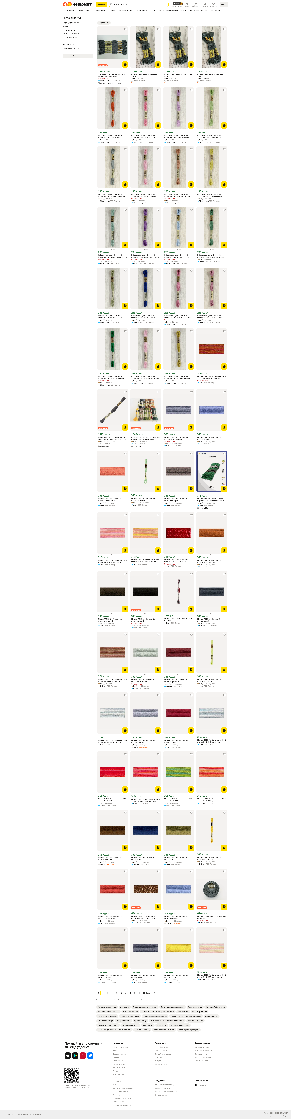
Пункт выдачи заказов (203, 1057)
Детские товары (119, 1102)
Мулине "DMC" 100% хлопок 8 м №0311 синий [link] (143, 859)
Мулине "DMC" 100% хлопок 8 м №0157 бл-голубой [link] (176, 918)
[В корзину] (125, 64)
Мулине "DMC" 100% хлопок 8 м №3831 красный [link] (176, 741)
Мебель (116, 1050)
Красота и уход (118, 1074)
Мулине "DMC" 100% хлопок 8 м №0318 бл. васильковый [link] (176, 438)
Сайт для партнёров (162, 1095)
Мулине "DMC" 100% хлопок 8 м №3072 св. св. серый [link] (143, 681)
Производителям (201, 1054)
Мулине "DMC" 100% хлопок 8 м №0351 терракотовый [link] (110, 918)
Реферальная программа (204, 1050)
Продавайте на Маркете (163, 1088)
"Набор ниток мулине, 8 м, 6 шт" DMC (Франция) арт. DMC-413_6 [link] (112, 75)
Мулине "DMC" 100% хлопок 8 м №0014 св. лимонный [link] (209, 680)
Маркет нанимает (201, 1061)
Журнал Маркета (161, 1064)
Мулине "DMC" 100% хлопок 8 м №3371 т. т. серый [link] (143, 620)
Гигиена (116, 1057)
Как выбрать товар (161, 1047)
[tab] (69, 10)
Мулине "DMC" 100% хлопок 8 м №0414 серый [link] (143, 976)
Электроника (118, 1061)
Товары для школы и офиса (123, 1088)
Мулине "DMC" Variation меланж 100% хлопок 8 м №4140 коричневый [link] (112, 680)
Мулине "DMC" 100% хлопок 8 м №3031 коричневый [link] (110, 620)
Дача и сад (117, 1081)
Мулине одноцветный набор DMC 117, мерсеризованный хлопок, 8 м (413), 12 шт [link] (112, 438)
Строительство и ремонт (122, 1098)
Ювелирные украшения (122, 1105)
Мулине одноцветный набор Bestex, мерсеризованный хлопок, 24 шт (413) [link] (211, 500)
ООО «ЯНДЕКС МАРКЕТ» (279, 1113)
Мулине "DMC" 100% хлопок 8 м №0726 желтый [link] (176, 976)
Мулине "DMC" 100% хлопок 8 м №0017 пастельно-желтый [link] (209, 858)
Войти (224, 4)
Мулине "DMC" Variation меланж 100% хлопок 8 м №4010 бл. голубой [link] (211, 741)
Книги (115, 1085)
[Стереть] (166, 4)
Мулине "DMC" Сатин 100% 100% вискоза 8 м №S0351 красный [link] (176, 561)
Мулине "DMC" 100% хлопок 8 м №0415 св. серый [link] (143, 741)
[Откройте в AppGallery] (83, 1058)
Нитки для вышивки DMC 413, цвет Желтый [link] (144, 75)
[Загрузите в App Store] (68, 1058)
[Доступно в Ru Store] (90, 1058)
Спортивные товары (120, 1091)
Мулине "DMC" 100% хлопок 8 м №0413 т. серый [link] (209, 620)
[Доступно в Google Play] (75, 1058)
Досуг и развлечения (121, 1047)
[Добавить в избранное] (125, 29)
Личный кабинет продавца (164, 1085)
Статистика (10, 1114)
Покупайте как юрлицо (163, 1054)
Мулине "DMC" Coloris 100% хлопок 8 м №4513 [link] (178, 620)
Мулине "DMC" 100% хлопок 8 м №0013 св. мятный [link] (143, 499)
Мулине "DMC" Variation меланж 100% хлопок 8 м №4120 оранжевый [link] (211, 800)
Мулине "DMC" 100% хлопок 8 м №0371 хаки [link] (176, 859)
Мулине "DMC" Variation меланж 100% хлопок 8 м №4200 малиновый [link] (112, 800)
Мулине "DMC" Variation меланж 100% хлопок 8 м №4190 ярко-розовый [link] (145, 800)
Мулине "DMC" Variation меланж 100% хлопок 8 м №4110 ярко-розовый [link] (112, 561)
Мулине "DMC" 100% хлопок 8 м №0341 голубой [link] (209, 438)
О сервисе (158, 1057)
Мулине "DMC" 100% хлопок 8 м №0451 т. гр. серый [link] (176, 500)
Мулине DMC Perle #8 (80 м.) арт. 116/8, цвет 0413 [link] (211, 917)
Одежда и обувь (119, 1064)
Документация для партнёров (166, 1092)
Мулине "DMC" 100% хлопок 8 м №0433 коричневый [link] (110, 859)
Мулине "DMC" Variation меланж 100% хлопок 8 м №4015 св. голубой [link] (112, 741)
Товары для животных (121, 1095)
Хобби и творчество (120, 1078)
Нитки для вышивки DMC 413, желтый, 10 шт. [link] (178, 75)
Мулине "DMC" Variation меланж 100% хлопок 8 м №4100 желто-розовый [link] (145, 561)
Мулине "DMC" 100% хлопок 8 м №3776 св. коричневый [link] (209, 561)
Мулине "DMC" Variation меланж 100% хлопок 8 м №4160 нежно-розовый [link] (211, 976)
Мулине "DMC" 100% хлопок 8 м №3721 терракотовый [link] (176, 681)
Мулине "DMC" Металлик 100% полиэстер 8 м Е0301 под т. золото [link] (144, 917)
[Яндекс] (285, 1116)
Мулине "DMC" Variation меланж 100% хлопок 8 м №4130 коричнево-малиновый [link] (211, 377)
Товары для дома (119, 1068)
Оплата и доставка (161, 1050)
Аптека (115, 1071)
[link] (107, 1007)
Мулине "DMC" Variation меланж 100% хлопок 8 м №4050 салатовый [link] (178, 800)
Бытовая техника (119, 1054)
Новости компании (202, 1047)
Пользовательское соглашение (29, 1114)
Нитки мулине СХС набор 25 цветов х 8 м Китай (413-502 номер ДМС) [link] (145, 438)
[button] (104, 23)
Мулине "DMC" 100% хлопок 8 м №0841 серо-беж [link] (110, 976)
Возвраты (158, 1061)
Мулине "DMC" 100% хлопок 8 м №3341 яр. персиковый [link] (110, 500)
